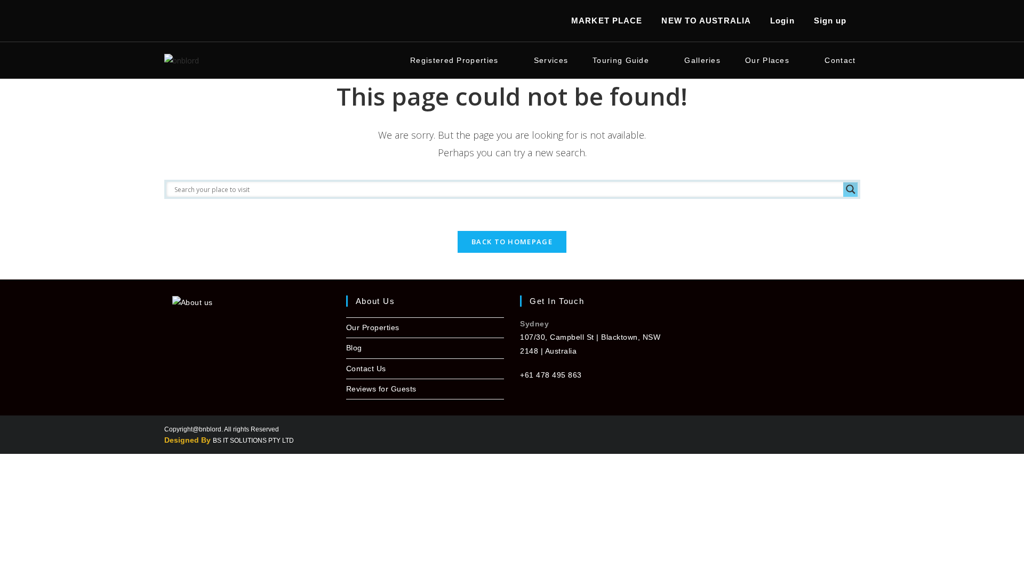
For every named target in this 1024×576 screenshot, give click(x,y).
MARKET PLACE (606, 20)
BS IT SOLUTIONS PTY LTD (253, 440)
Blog (354, 347)
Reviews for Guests (381, 389)
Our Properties (372, 327)
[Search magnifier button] (850, 189)
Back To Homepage (512, 241)
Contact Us (366, 368)
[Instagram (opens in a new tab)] (186, 20)
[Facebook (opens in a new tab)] (171, 20)
